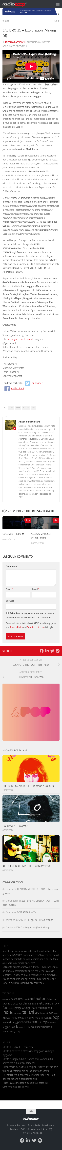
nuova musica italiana (39, 1017)
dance (27, 1003)
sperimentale (44, 1027)
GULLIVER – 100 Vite (13, 533)
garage (17, 1007)
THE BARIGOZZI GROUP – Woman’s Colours (28, 785)
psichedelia (24, 1022)
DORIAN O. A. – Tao (27, 912)
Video (5, 21)
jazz (37, 1013)
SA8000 (18, 955)
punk (35, 1022)
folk (56, 1003)
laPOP (49, 1012)
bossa (25, 999)
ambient (6, 999)
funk (11, 407)
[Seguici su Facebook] (42, 651)
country (6, 1003)
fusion (11, 1008)
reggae (6, 1027)
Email (35, 589)
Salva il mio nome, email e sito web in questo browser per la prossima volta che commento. (30, 615)
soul (33, 1027)
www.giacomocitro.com (20, 339)
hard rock (37, 1007)
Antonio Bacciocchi (15, 42)
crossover (16, 1003)
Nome (9, 589)
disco (34, 1004)
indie (18, 407)
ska (28, 1027)
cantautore (38, 998)
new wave (18, 1017)
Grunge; (26, 1007)
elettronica (45, 1003)
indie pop (16, 1013)
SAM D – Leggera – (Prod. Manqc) (36, 919)
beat (13, 999)
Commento (12, 566)
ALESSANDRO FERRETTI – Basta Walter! (26, 866)
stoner (5, 1031)
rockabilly (22, 1027)
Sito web (10, 600)
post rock (6, 1022)
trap (18, 1031)
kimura (42, 1013)
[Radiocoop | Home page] (19, 4)
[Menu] (58, 4)
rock (14, 1026)
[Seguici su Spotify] (58, 651)
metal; (6, 1017)
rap (44, 1022)
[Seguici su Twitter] (52, 651)
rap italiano (51, 1022)
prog (14, 1022)
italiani (26, 407)
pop (33, 407)
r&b (40, 1022)
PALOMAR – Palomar (14, 826)
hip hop (47, 1007)
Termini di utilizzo (35, 627)
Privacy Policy (16, 627)
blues (19, 999)
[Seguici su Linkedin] (47, 651)
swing (12, 1031)
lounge (56, 1013)
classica (52, 999)
